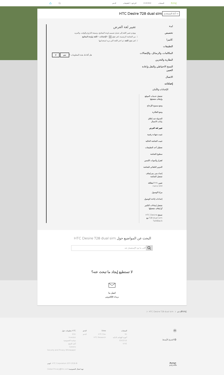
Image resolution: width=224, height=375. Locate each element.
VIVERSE (147, 3)
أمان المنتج (72, 344)
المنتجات (161, 3)
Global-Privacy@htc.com (58, 369)
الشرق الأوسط (168, 340)
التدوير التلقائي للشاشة (152, 167)
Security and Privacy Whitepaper (61, 350)
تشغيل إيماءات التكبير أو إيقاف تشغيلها (153, 207)
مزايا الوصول (157, 192)
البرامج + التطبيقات (129, 3)
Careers (72, 347)
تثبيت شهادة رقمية (154, 134)
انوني (49, 363)
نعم (64, 55)
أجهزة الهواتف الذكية (120, 337)
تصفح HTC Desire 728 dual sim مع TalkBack (154, 218)
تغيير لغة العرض (155, 128)
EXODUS (123, 340)
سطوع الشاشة (156, 154)
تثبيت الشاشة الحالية (154, 141)
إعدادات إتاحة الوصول (153, 199)
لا (55, 55)
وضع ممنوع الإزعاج (154, 105)
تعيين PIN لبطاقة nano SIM (155, 184)
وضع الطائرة (157, 112)
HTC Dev (102, 334)
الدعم (114, 3)
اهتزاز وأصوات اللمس (153, 160)
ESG (74, 334)
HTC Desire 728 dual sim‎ (161, 311)
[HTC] (174, 3)
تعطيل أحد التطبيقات (153, 147)
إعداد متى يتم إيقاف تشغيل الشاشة (154, 175)
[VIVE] (50, 3)
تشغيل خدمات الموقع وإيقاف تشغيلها (153, 97)
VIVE (125, 344)
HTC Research (100, 337)
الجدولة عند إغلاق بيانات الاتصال (155, 120)
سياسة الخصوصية (70, 340)
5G (126, 334)
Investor (72, 337)
